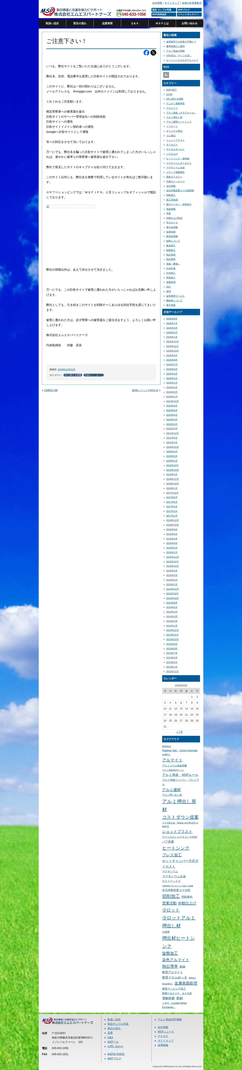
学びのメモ (172, 222)
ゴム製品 (170, 135)
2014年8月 (171, 602)
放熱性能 (170, 232)
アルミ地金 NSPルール (180, 775)
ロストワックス (171, 881)
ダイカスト (172, 144)
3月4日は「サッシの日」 (179, 55)
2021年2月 (171, 442)
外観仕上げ (187, 903)
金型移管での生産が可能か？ (181, 41)
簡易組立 (192, 978)
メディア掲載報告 (175, 172)
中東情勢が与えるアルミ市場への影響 (177, 886)
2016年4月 (171, 543)
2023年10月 (172, 401)
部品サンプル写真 (118, 1024)
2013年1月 (171, 667)
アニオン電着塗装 (175, 103)
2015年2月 (171, 580)
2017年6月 (171, 497)
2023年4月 (171, 415)
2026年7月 (171, 323)
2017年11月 (172, 493)
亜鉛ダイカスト (174, 177)
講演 (168, 291)
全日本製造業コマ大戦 (176, 890)
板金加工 (170, 245)
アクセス (163, 1036)
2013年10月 (172, 639)
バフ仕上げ (172, 154)
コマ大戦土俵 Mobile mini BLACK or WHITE (180, 825)
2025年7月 (171, 364)
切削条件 (187, 896)
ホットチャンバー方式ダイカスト (180, 863)
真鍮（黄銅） (173, 264)
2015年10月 (172, 566)
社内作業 (170, 268)
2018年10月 (172, 483)
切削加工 (170, 195)
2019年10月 (172, 470)
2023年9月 (171, 405)
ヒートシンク (176, 848)
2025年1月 (171, 382)
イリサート (172, 126)
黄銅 (179, 998)
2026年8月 (171, 318)
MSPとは (113, 1042)
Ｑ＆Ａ (135, 23)
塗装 (168, 213)
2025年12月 (172, 341)
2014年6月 (171, 607)
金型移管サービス (175, 296)
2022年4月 (171, 424)
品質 (110, 1032)
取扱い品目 (52, 23)
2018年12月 (172, 479)
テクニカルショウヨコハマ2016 (179, 837)
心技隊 (166, 932)
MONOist (166, 746)
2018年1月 (171, 488)
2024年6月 (171, 387)
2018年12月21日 (66, 369)
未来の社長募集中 (192, 2)
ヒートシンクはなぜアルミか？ (182, 60)
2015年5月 (171, 570)
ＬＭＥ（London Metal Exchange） (174, 1005)
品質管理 (107, 23)
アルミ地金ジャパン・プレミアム (180, 782)
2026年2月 (171, 332)
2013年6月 (171, 657)
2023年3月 (171, 419)
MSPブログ (114, 1058)
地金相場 (170, 209)
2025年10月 (172, 351)
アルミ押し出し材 (172, 795)
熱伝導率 (170, 259)
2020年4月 (171, 451)
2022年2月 (171, 428)
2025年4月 (171, 373)
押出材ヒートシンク (178, 942)
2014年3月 (171, 616)
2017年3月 (171, 506)
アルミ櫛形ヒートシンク (179, 121)
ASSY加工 (171, 89)
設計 (168, 286)
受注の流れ (79, 23)
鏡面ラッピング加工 (174, 988)
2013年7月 (171, 653)
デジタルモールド (175, 149)
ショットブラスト (175, 140)
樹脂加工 (170, 250)
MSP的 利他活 (116, 1054)
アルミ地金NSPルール (173, 770)
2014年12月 (172, 589)
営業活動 (169, 903)
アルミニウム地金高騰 (174, 765)
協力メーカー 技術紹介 (179, 204)
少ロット (171, 910)
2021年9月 (171, 438)
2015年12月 (172, 557)
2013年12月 (172, 630)
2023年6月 (171, 410)
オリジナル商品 (174, 131)
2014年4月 (171, 612)
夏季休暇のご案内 (175, 46)
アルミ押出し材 (174, 117)
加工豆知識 (172, 199)
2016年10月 (172, 525)
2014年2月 (171, 621)
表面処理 (170, 282)
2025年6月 (171, 369)
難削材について (174, 300)
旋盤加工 (170, 953)
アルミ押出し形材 (179, 805)
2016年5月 (171, 538)
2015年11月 (172, 561)
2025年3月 (171, 378)
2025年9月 (171, 355)
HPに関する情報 (72, 375)
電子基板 (170, 305)
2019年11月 (172, 465)
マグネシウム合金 (175, 167)
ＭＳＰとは (162, 23)
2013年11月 (172, 634)
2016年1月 (171, 552)
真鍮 (182, 966)
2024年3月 (171, 392)
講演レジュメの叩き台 (145, 390)
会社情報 (157, 2)
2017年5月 (171, 502)
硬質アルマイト (172, 972)
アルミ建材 (171, 790)
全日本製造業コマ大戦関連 (180, 190)
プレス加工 (172, 855)
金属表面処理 (186, 983)
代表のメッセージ (93, 375)
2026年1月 (171, 337)
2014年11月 (172, 593)
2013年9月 (171, 644)
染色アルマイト (175, 960)
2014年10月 (172, 598)
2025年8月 (171, 360)
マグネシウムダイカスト (179, 163)
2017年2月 (171, 511)
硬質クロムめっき (174, 977)
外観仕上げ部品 (174, 218)
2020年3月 (171, 456)
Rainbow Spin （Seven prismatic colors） (180, 752)
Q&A (110, 1037)
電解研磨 (168, 998)
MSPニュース (166, 1031)
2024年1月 (171, 396)
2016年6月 (171, 534)
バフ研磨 (168, 841)
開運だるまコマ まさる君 (177, 993)
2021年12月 (172, 433)
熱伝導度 (170, 254)
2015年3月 (171, 575)
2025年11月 (172, 346)
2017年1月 (171, 515)
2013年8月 (171, 648)
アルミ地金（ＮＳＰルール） (181, 112)
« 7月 (180, 732)
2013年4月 (171, 662)
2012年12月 (172, 671)
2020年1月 (171, 460)
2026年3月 (171, 328)
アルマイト (172, 108)
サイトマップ (172, 2)
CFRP (169, 94)
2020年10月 (172, 447)
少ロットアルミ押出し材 (178, 921)
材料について (173, 241)
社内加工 (170, 273)
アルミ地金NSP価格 (170, 1019)
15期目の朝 (51, 390)
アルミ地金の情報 (175, 51)
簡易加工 (170, 277)
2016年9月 (171, 529)
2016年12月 (172, 520)
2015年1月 (171, 584)
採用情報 (163, 1045)
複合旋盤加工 (167, 984)
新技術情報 (172, 236)
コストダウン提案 (180, 817)
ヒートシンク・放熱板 (177, 158)
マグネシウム (170, 871)
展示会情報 (172, 227)
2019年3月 (171, 474)
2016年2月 (171, 547)
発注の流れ (114, 1028)
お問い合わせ (190, 23)
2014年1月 (171, 625)
